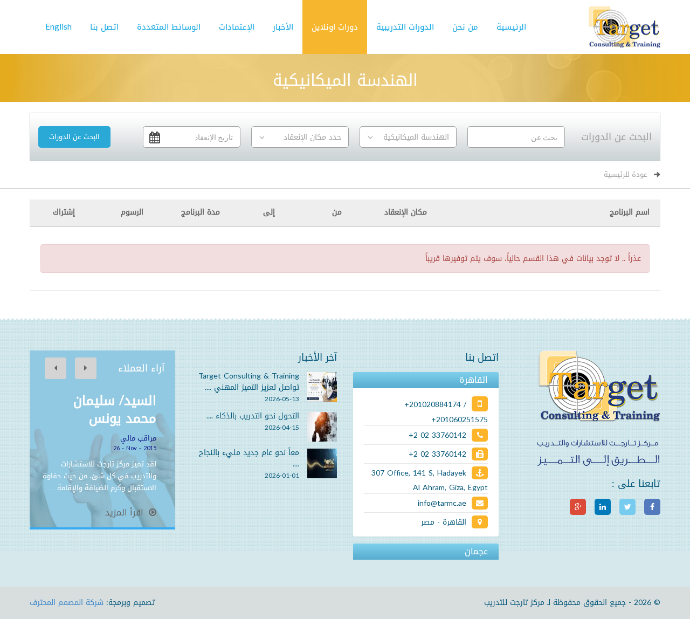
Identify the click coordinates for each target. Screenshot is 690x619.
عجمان (476, 551)
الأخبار (283, 27)
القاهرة (473, 380)
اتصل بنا (104, 27)
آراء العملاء (141, 368)
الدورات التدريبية (405, 27)
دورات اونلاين (335, 27)
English (58, 27)
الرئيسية (511, 27)
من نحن (465, 27)
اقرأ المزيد (125, 512)
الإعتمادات (236, 27)
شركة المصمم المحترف (67, 602)
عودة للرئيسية (625, 174)
